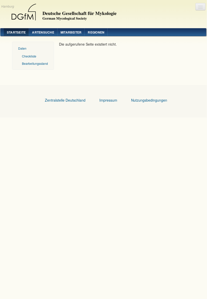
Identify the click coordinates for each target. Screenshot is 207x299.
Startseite (16, 32)
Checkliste (29, 56)
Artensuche (43, 32)
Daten (22, 48)
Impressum (108, 100)
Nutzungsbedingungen (149, 100)
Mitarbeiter (71, 32)
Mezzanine (62, 10)
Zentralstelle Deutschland (65, 100)
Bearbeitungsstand (35, 63)
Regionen (96, 32)
